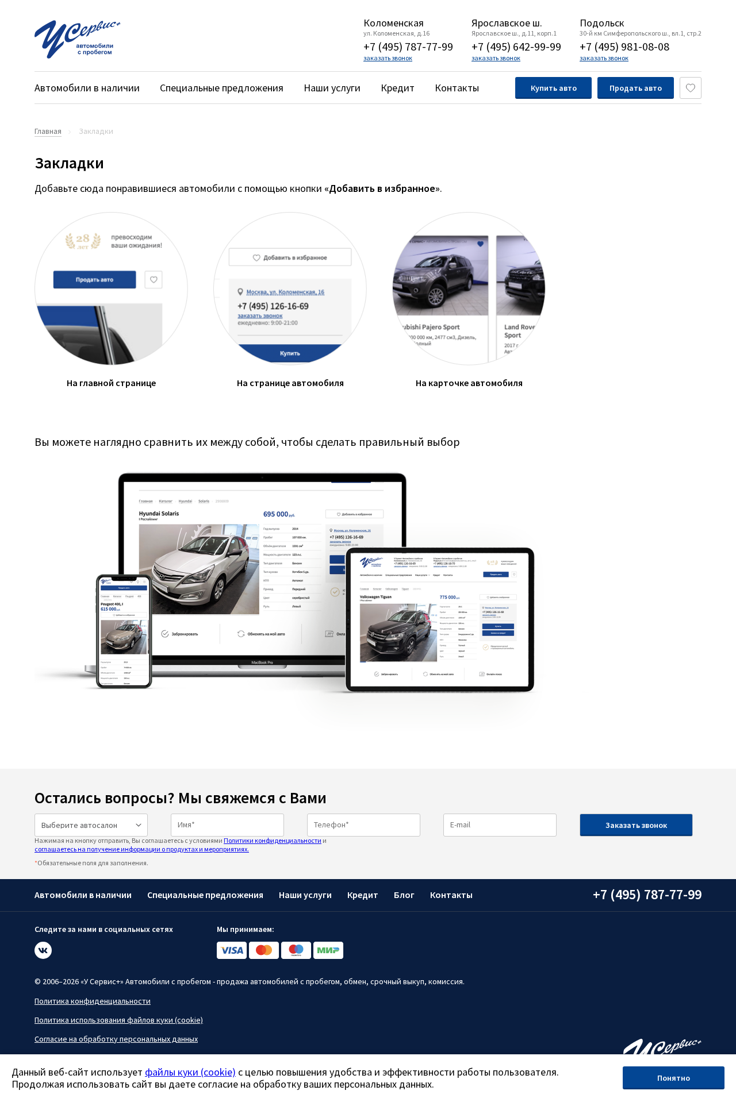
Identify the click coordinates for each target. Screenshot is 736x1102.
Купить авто (554, 88)
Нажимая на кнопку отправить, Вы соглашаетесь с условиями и (180, 844)
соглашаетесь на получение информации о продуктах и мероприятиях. (141, 849)
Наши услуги (332, 87)
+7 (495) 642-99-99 (516, 46)
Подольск (602, 23)
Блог (404, 894)
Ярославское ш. (506, 23)
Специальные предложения (221, 87)
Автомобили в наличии (87, 87)
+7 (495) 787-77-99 (408, 46)
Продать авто (636, 88)
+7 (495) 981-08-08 (624, 46)
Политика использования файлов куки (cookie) (118, 1020)
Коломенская (393, 23)
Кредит (398, 87)
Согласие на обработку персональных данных (116, 1039)
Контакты (457, 87)
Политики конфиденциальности (272, 840)
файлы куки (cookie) (190, 1071)
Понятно (673, 1078)
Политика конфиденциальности (92, 1001)
